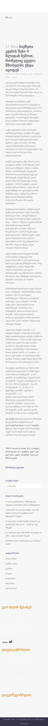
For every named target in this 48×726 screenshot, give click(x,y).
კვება (17, 455)
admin (8, 77)
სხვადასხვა (10, 583)
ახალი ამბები (11, 559)
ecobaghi (35, 448)
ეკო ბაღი (10, 455)
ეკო (37, 452)
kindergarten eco (13, 452)
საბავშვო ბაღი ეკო (29, 455)
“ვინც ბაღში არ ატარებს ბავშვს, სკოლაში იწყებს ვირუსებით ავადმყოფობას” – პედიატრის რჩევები (22, 513)
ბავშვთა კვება (26, 74)
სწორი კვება (11, 458)
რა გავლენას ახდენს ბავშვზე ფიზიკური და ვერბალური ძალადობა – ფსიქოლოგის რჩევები (23, 524)
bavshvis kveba (19, 448)
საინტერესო (10, 578)
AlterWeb (23, 724)
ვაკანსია (9, 569)
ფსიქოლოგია (11, 588)
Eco (28, 448)
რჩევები (36, 74)
